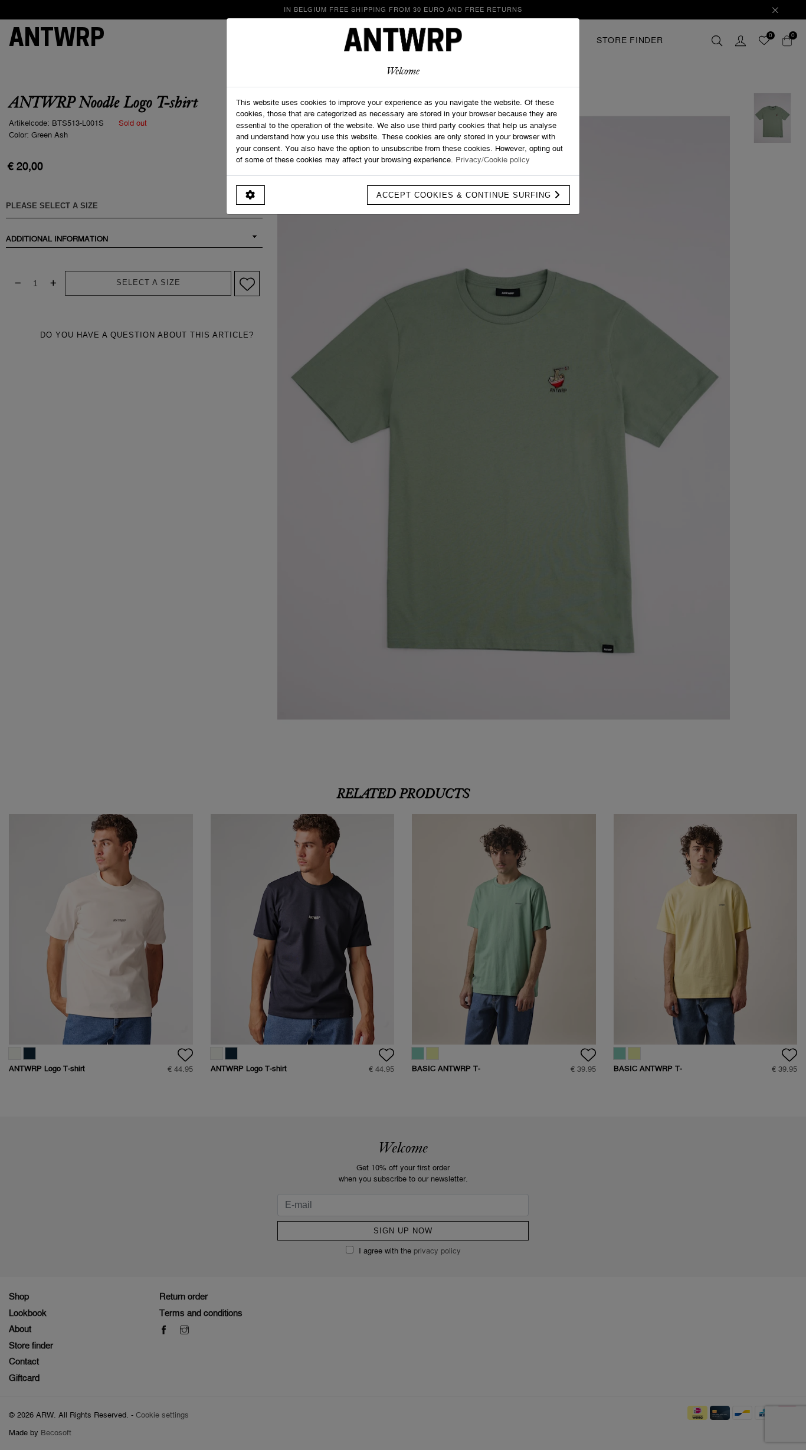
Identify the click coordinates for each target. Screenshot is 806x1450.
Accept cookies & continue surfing (465, 195)
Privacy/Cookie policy (493, 159)
